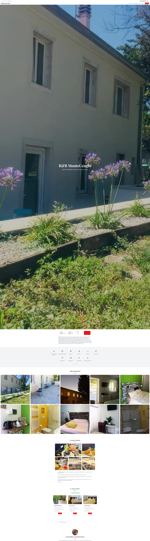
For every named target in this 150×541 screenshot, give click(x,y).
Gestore (140, 3)
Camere (133, 3)
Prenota (147, 3)
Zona (142, 3)
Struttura (130, 3)
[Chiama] (140, 1)
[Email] (144, 1)
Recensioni (136, 3)
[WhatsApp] (142, 1)
